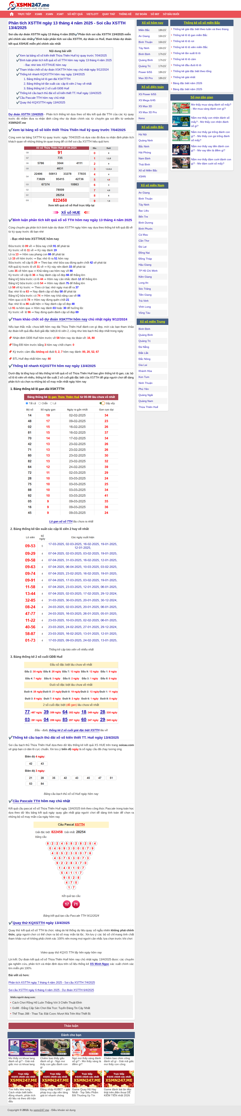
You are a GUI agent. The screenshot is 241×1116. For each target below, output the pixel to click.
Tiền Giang (145, 294)
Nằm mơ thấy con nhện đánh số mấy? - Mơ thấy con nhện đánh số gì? (210, 121)
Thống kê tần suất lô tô (187, 53)
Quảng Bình (146, 60)
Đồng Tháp (145, 258)
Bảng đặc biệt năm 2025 (187, 89)
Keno (142, 118)
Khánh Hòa (145, 370)
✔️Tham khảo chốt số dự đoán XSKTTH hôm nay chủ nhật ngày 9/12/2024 (62, 69)
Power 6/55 (145, 72)
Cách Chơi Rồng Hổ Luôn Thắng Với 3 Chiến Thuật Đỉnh (47, 1002)
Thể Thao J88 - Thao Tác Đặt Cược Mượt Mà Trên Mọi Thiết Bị (51, 1013)
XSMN (49, 14)
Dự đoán (141, 14)
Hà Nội (143, 134)
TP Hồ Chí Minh (148, 270)
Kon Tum (144, 376)
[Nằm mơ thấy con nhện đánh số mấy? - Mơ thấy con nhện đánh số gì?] (181, 121)
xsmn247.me (41, 1109)
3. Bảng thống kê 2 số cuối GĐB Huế (46, 88)
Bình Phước (146, 228)
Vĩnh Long (145, 306)
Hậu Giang (145, 264)
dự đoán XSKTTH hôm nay (65, 319)
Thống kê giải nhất (184, 77)
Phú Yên (144, 388)
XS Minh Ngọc (99, 963)
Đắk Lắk (143, 352)
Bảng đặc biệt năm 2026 (187, 83)
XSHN (142, 176)
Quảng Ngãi (146, 394)
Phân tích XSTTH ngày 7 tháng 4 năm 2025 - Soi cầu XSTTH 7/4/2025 (51, 982)
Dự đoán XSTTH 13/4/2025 (25, 114)
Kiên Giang (145, 276)
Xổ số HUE (70, 212)
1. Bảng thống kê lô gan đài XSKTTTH (47, 79)
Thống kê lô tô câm (184, 59)
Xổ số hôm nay (152, 22)
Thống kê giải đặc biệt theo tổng (192, 71)
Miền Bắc (144, 30)
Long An (143, 282)
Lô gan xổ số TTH (60, 521)
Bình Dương (146, 222)
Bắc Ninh (144, 146)
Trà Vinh (144, 300)
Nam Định (144, 158)
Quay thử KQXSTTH (29, 923)
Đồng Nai (144, 252)
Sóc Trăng (145, 288)
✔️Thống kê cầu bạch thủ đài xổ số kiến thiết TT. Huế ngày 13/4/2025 (58, 93)
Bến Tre (143, 216)
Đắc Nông (144, 358)
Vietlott (92, 14)
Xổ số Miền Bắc (148, 170)
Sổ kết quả (75, 14)
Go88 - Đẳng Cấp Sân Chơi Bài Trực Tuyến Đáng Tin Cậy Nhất (51, 1008)
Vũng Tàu (144, 312)
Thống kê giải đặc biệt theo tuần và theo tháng (201, 29)
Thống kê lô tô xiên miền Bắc (190, 47)
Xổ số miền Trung (152, 321)
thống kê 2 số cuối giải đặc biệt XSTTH (74, 730)
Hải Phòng (145, 152)
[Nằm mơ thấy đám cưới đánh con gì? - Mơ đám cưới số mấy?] (181, 163)
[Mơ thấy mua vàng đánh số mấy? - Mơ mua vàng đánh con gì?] (181, 108)
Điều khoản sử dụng (63, 1109)
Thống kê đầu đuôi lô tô (187, 65)
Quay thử (108, 14)
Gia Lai (143, 364)
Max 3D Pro (146, 78)
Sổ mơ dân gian (202, 97)
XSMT (60, 14)
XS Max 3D (145, 106)
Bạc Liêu (144, 210)
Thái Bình (144, 164)
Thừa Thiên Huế (148, 406)
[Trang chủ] (28, 6)
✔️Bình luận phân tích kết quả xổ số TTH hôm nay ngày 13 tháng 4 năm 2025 (64, 60)
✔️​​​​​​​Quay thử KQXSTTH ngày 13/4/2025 (40, 102)
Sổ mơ (155, 14)
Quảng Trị (144, 66)
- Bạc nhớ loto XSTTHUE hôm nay (45, 64)
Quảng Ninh (146, 140)
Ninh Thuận (146, 382)
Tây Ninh (144, 48)
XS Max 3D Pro (148, 112)
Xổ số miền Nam (152, 185)
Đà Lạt (142, 246)
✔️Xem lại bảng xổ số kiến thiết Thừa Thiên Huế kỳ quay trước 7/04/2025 (61, 55)
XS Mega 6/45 (147, 100)
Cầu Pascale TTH (26, 801)
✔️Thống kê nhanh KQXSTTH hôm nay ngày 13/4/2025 (50, 74)
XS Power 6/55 (147, 94)
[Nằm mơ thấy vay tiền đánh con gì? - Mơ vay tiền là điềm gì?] (181, 149)
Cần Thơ (144, 240)
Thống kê (125, 14)
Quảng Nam (146, 400)
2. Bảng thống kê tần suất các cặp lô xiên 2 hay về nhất (58, 83)
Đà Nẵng (144, 346)
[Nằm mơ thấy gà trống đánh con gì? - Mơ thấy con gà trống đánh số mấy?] (181, 135)
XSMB (38, 14)
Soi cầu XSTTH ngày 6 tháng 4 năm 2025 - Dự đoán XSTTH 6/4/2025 (51, 990)
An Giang (144, 36)
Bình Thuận (146, 42)
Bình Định (144, 54)
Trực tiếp (24, 14)
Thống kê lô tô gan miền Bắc (190, 35)
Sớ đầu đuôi (171, 14)
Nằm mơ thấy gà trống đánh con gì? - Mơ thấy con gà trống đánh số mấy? (210, 136)
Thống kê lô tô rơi (183, 41)
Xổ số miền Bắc (152, 127)
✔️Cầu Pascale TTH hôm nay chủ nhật (40, 97)
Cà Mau (143, 234)
